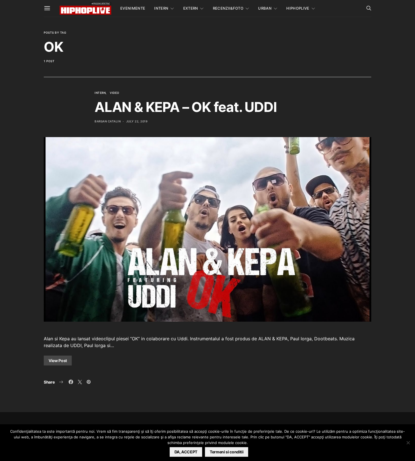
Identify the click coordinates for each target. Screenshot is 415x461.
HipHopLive (297, 8)
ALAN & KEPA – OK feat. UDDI (186, 107)
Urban (265, 8)
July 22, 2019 (137, 121)
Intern (161, 8)
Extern (190, 8)
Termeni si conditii (226, 451)
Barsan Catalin (108, 121)
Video (114, 92)
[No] (408, 442)
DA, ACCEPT (186, 451)
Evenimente (132, 8)
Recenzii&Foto (228, 8)
